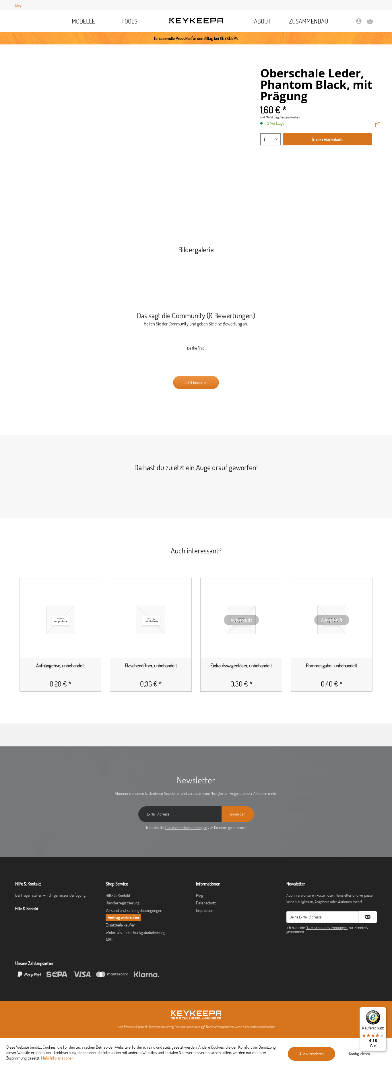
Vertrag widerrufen (123, 917)
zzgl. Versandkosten (287, 117)
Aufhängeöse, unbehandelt (60, 665)
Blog (18, 5)
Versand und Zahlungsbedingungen (134, 910)
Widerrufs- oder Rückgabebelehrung (135, 932)
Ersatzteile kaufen (120, 925)
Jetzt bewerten (196, 382)
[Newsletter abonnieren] (368, 917)
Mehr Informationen (57, 1058)
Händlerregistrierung (122, 903)
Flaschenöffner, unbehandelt (151, 665)
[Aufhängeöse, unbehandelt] (60, 620)
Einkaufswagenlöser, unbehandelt (241, 665)
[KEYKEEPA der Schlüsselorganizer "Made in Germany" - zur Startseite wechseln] (196, 21)
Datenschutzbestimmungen (186, 827)
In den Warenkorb (327, 139)
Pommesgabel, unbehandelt (331, 665)
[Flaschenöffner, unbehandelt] (150, 620)
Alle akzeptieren (311, 1053)
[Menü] (382, 1010)
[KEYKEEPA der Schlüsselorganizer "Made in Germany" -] (196, 1015)
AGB (109, 939)
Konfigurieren (359, 1053)
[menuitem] (84, 21)
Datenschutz (206, 903)
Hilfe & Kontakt (118, 895)
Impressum (205, 910)
